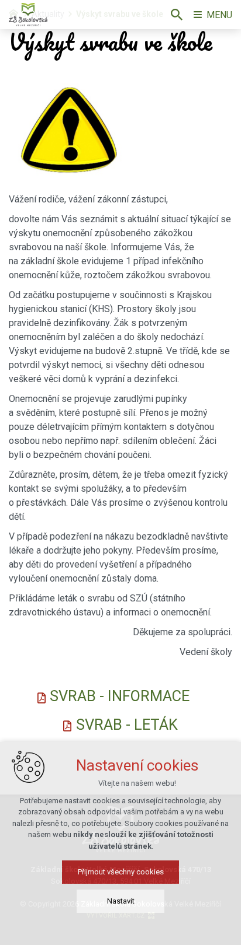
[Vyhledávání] (177, 14)
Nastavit (121, 901)
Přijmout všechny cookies (121, 871)
